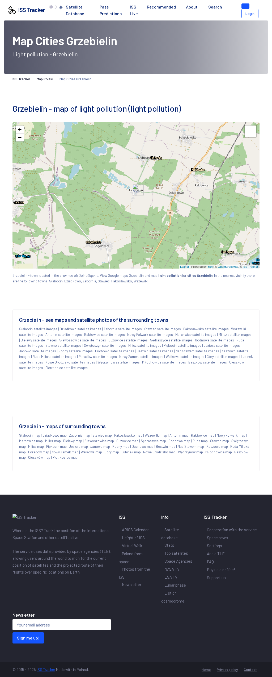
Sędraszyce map (153, 441)
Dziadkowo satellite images (80, 329)
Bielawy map (72, 441)
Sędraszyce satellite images (171, 340)
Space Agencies (178, 561)
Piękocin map (56, 446)
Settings (214, 545)
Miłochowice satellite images (164, 362)
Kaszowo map (217, 446)
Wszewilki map (156, 435)
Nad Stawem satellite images (197, 351)
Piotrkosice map (65, 457)
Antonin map (179, 435)
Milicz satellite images (235, 334)
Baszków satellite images (207, 362)
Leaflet (184, 266)
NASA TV (172, 569)
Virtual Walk (132, 545)
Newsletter (131, 584)
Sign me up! (28, 637)
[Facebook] (13, 583)
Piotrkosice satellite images (66, 368)
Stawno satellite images (63, 345)
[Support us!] (245, 6)
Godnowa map (179, 441)
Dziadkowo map (54, 435)
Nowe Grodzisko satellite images (70, 362)
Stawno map (219, 441)
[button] (230, 7)
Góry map (111, 452)
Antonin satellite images (63, 334)
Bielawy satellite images (39, 340)
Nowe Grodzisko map (159, 452)
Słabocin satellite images (38, 329)
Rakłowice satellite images (104, 334)
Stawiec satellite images (162, 329)
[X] (16, 583)
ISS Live (134, 10)
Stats (169, 545)
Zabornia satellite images (123, 329)
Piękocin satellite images (182, 345)
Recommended (161, 6)
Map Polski (45, 79)
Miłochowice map (218, 452)
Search (215, 6)
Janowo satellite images (37, 351)
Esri (209, 266)
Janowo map (100, 446)
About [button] (192, 6)
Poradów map (38, 452)
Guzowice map (127, 441)
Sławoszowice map (99, 441)
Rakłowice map (202, 435)
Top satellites (176, 553)
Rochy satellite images (75, 351)
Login (249, 13)
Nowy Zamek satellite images (141, 356)
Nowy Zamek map (65, 452)
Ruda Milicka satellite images (54, 356)
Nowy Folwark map (231, 435)
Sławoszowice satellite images (82, 340)
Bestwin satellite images (155, 351)
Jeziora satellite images (222, 345)
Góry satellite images (223, 356)
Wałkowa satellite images (185, 356)
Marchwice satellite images (195, 334)
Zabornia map (79, 435)
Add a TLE (216, 553)
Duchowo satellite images (114, 351)
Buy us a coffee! (221, 569)
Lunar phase (175, 585)
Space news (217, 537)
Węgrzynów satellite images (118, 362)
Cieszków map (39, 457)
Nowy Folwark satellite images (150, 334)
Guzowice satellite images (128, 340)
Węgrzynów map (190, 452)
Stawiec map (102, 435)
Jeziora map (78, 446)
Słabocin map (29, 435)
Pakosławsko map (128, 435)
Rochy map (120, 446)
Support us (216, 577)
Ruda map (200, 441)
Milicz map (53, 441)
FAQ (210, 561)
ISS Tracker (30, 10)
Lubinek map (131, 452)
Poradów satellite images (98, 356)
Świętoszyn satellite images (105, 345)
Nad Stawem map (191, 446)
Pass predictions (111, 10)
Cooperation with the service (232, 529)
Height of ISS (133, 537)
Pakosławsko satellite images (206, 329)
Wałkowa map (91, 452)
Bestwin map (165, 446)
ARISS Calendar (135, 529)
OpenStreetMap (228, 266)
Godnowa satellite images (214, 340)
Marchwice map (31, 441)
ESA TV (170, 577)
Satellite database (75, 10)
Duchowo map (143, 446)
